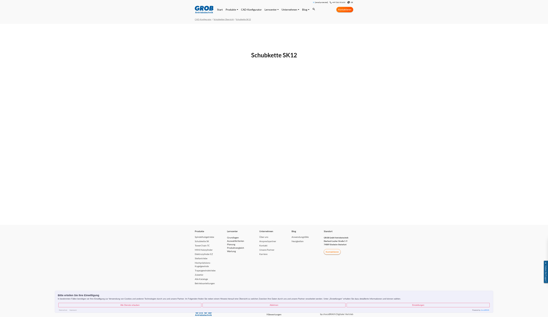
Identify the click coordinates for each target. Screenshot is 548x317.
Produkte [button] (231, 9)
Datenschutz (63, 310)
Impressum (73, 310)
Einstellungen (418, 305)
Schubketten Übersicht (224, 19)
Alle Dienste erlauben (130, 305)
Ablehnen (274, 305)
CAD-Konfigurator (251, 9)
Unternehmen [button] (289, 9)
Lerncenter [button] (271, 9)
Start (220, 9)
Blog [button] (304, 9)
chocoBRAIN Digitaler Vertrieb (338, 314)
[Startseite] (204, 9)
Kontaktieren (344, 9)
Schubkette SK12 (243, 19)
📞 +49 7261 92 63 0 (337, 2)
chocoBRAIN (485, 310)
